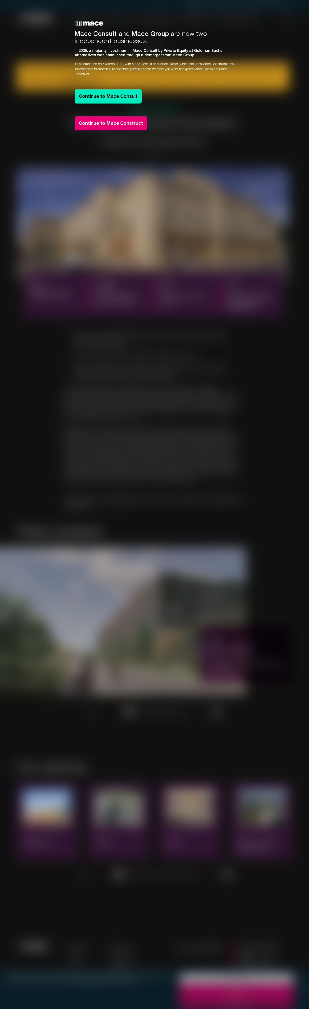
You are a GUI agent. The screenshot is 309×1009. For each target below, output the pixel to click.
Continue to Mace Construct (111, 123)
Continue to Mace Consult (108, 96)
